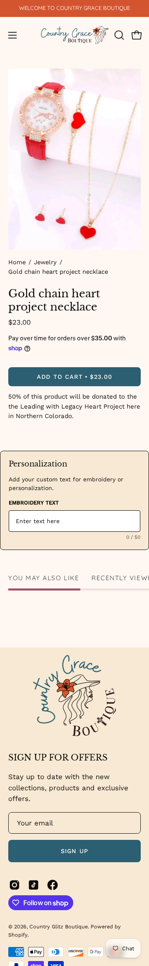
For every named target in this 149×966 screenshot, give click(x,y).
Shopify (17, 935)
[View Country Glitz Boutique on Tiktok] (33, 885)
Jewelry (45, 262)
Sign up (74, 851)
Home (17, 262)
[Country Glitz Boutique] (74, 35)
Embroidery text (34, 503)
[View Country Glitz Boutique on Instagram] (14, 885)
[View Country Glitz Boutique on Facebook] (52, 885)
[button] (118, 35)
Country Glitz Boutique (58, 926)
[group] (74, 8)
